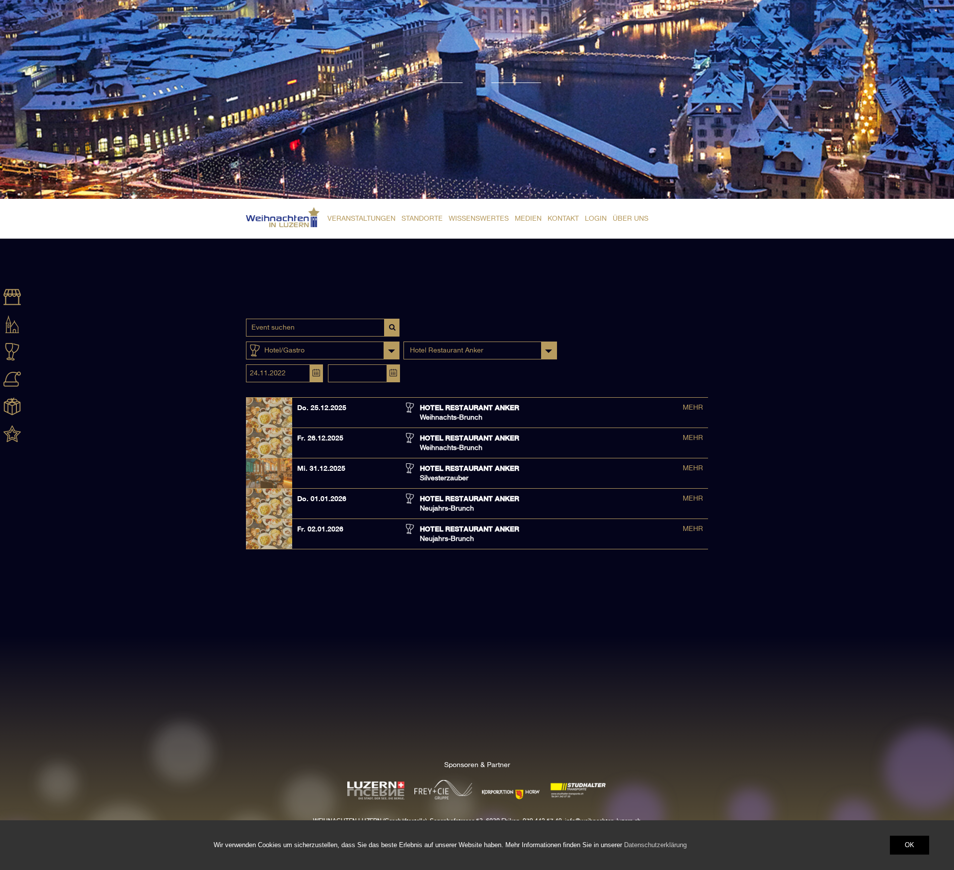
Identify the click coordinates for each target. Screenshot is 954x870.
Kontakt (563, 218)
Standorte (422, 218)
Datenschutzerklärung (655, 845)
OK (909, 845)
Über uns (630, 218)
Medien (528, 218)
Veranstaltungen (361, 218)
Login (596, 218)
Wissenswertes (479, 218)
